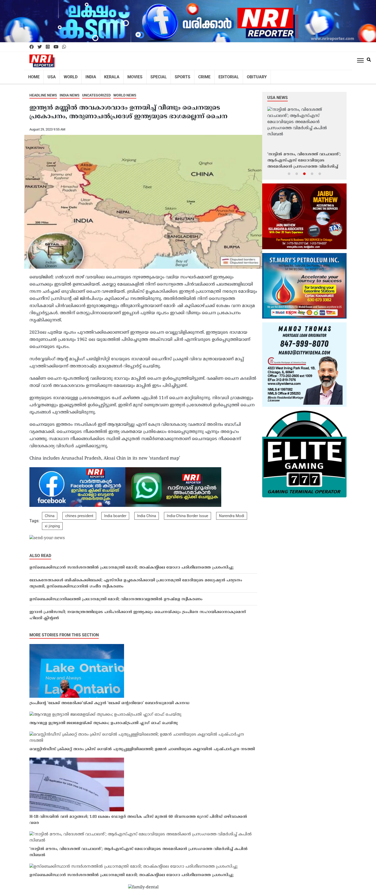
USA (49, 75)
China (49, 512)
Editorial (213, 75)
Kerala (105, 75)
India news (70, 92)
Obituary (238, 75)
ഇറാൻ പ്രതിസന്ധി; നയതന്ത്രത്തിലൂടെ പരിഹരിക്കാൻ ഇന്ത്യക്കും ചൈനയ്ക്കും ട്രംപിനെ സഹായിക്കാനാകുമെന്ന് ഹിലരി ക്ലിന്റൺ (137, 611)
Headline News (43, 92)
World (67, 75)
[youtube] (55, 47)
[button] (289, 170)
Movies (126, 75)
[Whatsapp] (64, 47)
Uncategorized (96, 92)
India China (146, 512)
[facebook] (31, 47)
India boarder (115, 512)
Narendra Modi (231, 512)
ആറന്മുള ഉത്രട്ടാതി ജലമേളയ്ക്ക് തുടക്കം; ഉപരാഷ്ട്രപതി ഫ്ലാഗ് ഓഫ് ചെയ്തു (103, 719)
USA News (277, 94)
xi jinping (52, 522)
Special (148, 75)
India (86, 75)
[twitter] (40, 47)
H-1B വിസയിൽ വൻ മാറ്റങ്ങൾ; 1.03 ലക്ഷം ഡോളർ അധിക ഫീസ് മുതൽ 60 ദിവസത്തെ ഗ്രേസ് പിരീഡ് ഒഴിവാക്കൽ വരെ (138, 816)
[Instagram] (48, 47)
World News (124, 92)
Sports (170, 75)
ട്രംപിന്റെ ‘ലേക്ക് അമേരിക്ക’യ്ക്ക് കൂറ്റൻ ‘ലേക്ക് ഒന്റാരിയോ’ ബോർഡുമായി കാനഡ (109, 699)
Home (33, 75)
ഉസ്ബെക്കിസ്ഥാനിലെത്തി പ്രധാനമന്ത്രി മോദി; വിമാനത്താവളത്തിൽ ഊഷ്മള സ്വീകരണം (115, 596)
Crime (190, 75)
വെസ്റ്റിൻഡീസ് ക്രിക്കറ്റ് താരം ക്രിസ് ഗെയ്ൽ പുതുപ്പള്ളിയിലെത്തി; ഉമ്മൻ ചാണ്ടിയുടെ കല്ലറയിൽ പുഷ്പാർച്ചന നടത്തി (142, 746)
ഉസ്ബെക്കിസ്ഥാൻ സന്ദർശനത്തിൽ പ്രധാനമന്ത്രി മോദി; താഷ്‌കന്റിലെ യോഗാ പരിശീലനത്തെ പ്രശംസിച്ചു (131, 564)
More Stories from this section (64, 631)
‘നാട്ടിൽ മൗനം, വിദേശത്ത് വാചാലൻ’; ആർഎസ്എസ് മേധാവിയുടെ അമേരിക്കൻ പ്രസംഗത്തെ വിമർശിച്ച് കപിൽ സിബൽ (138, 848)
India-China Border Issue (187, 512)
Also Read (40, 552)
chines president (79, 512)
